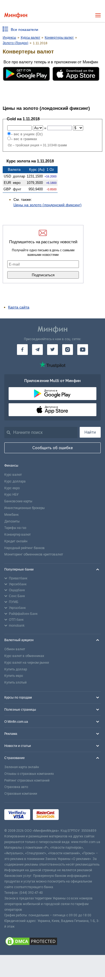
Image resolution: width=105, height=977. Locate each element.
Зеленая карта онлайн (21, 767)
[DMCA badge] (52, 942)
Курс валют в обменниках (24, 656)
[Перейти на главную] (15, 15)
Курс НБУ (11, 494)
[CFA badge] (73, 815)
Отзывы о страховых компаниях (29, 774)
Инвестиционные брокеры (24, 508)
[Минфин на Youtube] (82, 349)
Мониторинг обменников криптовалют (33, 554)
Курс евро (12, 488)
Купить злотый (15, 682)
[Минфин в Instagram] (67, 349)
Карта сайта (18, 307)
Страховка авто (16, 787)
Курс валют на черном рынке (26, 662)
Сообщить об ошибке (52, 448)
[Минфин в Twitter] (52, 349)
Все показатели (24, 29)
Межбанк (11, 515)
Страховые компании (20, 794)
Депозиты (12, 521)
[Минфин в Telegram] (37, 349)
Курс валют (13, 475)
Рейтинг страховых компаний (27, 780)
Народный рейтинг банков (24, 548)
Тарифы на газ (15, 528)
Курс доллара (15, 481)
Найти (90, 432)
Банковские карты (18, 501)
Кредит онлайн (15, 541)
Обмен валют (14, 649)
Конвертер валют (17, 534)
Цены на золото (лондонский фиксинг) (47, 205)
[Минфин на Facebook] (22, 349)
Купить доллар (15, 669)
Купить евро (13, 676)
